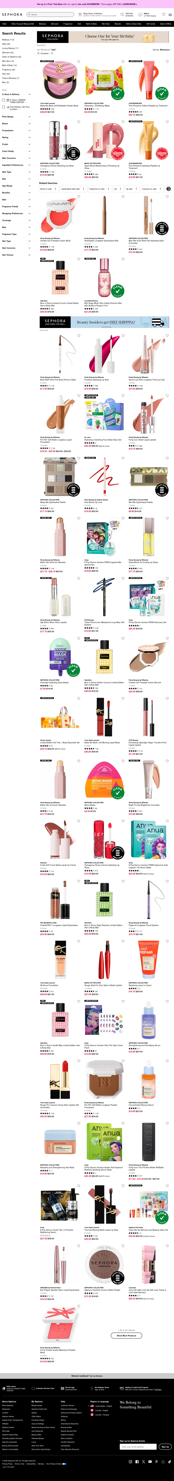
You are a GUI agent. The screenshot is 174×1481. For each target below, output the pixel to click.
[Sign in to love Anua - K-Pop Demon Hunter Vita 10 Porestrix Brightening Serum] (78, 1185)
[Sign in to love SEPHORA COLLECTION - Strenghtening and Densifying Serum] (167, 1001)
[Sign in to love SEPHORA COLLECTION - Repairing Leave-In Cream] (167, 941)
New (4, 23)
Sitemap (41, 1464)
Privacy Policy (7, 1464)
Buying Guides (66, 1427)
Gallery (34, 1412)
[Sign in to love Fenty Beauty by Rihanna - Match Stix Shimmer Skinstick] (78, 518)
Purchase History (38, 1420)
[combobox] (50, 14)
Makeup (42, 23)
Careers (5, 1412)
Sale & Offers (165, 23)
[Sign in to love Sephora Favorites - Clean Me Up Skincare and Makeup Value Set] (167, 1185)
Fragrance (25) (8, 69)
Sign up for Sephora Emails (132, 1441)
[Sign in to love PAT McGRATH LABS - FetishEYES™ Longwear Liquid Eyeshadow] (78, 881)
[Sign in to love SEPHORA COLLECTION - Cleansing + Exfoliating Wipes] (123, 61)
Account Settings (38, 1423)
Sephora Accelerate (9, 1442)
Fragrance (67, 23)
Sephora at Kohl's (67, 1434)
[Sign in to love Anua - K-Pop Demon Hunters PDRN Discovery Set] (167, 578)
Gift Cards (150, 23)
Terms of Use (19, 1464)
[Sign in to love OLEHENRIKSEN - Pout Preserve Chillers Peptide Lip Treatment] (167, 61)
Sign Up (165, 1446)
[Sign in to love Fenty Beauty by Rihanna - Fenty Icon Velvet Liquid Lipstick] (167, 395)
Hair (79, 23)
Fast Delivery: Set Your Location (20, 108)
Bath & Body (91, 23)
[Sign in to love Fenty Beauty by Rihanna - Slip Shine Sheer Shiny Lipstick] (78, 578)
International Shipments (69, 1423)
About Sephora (7, 1405)
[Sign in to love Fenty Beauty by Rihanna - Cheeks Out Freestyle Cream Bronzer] (167, 638)
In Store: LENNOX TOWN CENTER (17, 101)
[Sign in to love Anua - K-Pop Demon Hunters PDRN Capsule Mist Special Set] (123, 518)
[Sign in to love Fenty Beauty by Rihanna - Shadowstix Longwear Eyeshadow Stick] (123, 196)
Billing (63, 1420)
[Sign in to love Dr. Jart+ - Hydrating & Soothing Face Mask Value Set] (123, 395)
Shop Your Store (38, 1445)
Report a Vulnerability (10, 1449)
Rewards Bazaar (38, 1438)
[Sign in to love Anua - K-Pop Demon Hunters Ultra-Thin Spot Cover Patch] (123, 1001)
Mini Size (106, 23)
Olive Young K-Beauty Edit (22, 23)
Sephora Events (8, 1427)
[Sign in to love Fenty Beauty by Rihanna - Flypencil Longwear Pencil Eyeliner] (167, 881)
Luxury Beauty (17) (10, 48)
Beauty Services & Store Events (43, 1427)
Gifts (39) (6, 44)
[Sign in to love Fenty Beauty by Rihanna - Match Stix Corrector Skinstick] (78, 761)
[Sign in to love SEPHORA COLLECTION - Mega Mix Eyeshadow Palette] (78, 458)
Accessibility (65, 1445)
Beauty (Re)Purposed (10, 1445)
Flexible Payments (67, 1442)
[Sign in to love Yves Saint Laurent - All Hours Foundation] (78, 941)
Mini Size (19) (8, 61)
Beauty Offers (36, 1434)
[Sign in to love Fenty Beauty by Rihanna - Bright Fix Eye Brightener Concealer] (167, 761)
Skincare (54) (8, 52)
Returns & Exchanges (69, 1409)
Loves (34, 1442)
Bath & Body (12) (9, 65)
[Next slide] (168, 189)
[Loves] (163, 14)
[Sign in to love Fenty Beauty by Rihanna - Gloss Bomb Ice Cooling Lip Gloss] (167, 518)
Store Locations (66, 1438)
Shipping (64, 1416)
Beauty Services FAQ (68, 1431)
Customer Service (67, 1405)
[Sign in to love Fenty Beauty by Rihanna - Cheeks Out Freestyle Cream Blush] (78, 196)
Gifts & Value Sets (133, 23)
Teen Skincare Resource (70, 1449)
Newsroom (6, 1409)
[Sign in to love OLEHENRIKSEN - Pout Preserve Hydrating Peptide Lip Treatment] (167, 121)
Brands (118, 23)
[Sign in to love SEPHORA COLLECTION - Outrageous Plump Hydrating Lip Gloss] (78, 121)
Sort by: (161, 49)
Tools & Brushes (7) (10, 78)
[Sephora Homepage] (12, 14)
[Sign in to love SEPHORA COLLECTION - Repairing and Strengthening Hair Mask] (78, 1123)
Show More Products (126, 1335)
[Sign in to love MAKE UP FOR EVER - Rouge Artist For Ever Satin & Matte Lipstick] (123, 941)
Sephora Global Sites (10, 1434)
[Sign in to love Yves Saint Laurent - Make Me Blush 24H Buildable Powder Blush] (78, 61)
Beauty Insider (37, 1405)
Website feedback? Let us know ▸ (87, 1375)
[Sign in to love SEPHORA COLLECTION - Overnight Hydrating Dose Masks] (78, 638)
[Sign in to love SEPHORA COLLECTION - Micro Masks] (123, 761)
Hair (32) (6, 73)
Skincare (54, 23)
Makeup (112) (8, 39)
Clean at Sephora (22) (11, 56)
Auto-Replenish (37, 1431)
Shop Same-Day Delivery (41, 1449)
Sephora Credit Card (39, 1409)
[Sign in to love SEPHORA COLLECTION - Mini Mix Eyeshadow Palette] (167, 458)
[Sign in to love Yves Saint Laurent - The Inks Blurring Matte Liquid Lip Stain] (123, 1185)
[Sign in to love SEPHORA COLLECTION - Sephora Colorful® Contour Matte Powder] (123, 1246)
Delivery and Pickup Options (71, 1412)
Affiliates (5, 1423)
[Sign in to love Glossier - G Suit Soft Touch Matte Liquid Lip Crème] (78, 821)
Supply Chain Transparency (12, 1420)
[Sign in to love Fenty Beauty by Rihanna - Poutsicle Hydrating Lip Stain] (123, 335)
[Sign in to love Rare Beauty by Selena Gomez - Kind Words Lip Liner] (123, 458)
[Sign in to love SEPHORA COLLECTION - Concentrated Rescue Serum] (167, 1061)
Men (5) (5, 82)
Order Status (36, 1416)
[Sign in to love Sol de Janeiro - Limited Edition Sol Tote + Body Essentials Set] (78, 698)
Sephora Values (8, 1416)
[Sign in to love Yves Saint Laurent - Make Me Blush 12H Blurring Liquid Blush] (123, 698)
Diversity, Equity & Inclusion (12, 1438)
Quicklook (60, 98)
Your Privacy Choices (54, 1464)
